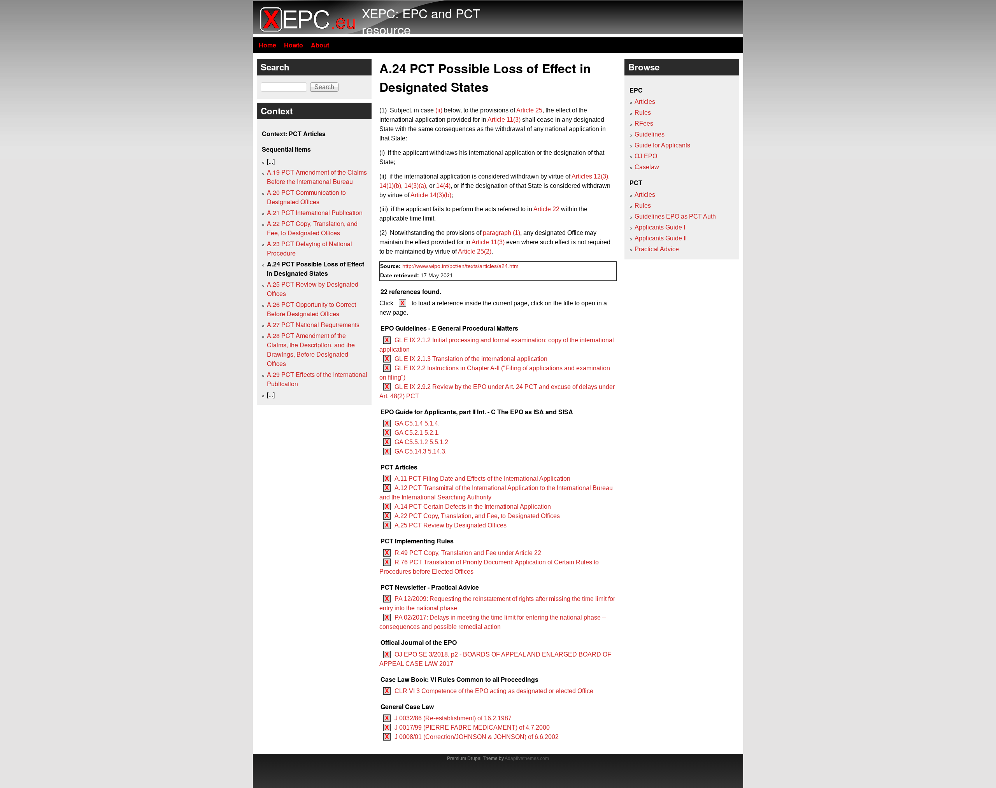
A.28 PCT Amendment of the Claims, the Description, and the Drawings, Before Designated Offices (311, 349)
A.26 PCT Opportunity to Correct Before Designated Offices (311, 309)
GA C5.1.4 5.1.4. (417, 423)
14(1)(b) (390, 185)
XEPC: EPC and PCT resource (421, 21)
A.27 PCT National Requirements (313, 324)
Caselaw (647, 167)
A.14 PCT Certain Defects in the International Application (473, 506)
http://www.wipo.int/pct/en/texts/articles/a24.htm (460, 266)
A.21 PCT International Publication (315, 212)
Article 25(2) (474, 251)
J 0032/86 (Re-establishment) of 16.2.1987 (453, 718)
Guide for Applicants (662, 145)
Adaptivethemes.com (527, 758)
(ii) (438, 110)
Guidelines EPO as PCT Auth (675, 216)
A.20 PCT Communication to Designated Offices (306, 197)
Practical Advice (657, 249)
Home (267, 44)
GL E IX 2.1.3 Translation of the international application (471, 358)
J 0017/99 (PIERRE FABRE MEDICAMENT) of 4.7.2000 (472, 727)
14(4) (443, 185)
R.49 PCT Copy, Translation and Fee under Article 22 (468, 553)
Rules (643, 112)
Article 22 (546, 209)
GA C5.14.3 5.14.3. (421, 451)
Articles (645, 101)
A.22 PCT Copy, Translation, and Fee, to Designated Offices (477, 516)
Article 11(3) (504, 119)
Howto (293, 44)
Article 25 (529, 110)
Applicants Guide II (661, 238)
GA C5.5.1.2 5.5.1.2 (421, 442)
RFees (644, 123)
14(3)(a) (415, 185)
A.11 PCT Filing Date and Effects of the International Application (482, 478)
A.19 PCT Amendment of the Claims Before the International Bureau (317, 177)
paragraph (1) (501, 232)
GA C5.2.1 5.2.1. (417, 432)
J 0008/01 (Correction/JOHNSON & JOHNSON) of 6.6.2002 (477, 737)
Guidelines (650, 134)
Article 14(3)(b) (430, 195)
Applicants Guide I (660, 227)
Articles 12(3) (590, 176)
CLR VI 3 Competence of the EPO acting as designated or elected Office (494, 691)
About (320, 44)
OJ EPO (646, 156)
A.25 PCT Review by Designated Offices (451, 525)
